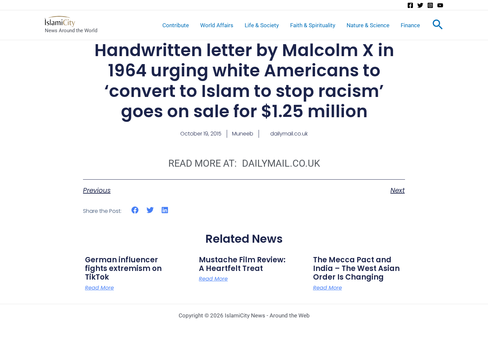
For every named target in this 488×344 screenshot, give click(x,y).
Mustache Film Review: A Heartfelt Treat (242, 264)
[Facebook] (410, 5)
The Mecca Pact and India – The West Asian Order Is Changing (356, 269)
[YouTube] (440, 5)
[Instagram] (430, 5)
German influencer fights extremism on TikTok (123, 269)
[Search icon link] (437, 26)
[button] (135, 210)
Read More (99, 288)
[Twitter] (420, 5)
